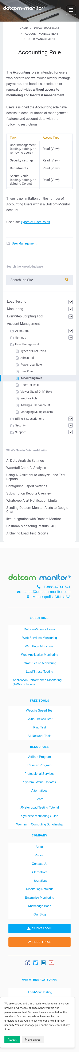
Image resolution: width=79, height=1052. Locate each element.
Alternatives (39, 790)
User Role (26, 371)
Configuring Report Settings (26, 486)
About (40, 846)
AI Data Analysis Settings (25, 461)
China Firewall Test (39, 719)
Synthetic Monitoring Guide (39, 816)
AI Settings (22, 330)
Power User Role (31, 364)
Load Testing (16, 301)
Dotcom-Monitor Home (39, 629)
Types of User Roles (35, 222)
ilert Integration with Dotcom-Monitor (33, 519)
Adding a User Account (35, 405)
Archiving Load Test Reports (27, 533)
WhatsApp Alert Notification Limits (32, 501)
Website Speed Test (39, 710)
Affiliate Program (39, 756)
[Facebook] (27, 962)
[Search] (66, 280)
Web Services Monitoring (39, 637)
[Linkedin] (43, 962)
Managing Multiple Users (36, 412)
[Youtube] (51, 962)
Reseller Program (39, 765)
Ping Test (39, 727)
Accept (12, 1039)
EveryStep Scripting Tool (25, 316)
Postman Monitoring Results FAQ (31, 526)
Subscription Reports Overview (29, 493)
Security (20, 425)
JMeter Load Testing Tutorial (39, 807)
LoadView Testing (39, 992)
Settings (20, 337)
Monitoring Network (39, 889)
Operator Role (29, 385)
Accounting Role (31, 378)
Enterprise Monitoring (39, 897)
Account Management (23, 324)
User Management (24, 243)
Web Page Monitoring (39, 646)
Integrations (40, 880)
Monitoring (15, 309)
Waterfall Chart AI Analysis (26, 468)
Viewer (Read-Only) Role (36, 391)
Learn (39, 799)
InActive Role (28, 398)
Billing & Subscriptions (29, 418)
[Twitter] (35, 962)
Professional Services (39, 773)
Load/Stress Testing (39, 671)
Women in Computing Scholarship (39, 824)
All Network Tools (39, 736)
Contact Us (39, 863)
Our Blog (39, 914)
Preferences (32, 1039)
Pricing (39, 855)
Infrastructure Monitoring (39, 663)
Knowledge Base (39, 906)
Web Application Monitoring (39, 654)
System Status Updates (39, 782)
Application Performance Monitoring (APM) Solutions (37, 682)
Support (20, 432)
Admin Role (27, 357)
